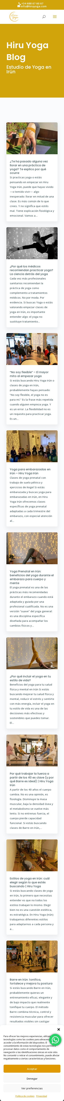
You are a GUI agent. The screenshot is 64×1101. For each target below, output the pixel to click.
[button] (58, 1029)
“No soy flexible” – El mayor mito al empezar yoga (29, 374)
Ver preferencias (32, 1088)
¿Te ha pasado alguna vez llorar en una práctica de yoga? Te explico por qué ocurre (29, 167)
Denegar (32, 1078)
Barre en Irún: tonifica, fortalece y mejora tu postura (31, 982)
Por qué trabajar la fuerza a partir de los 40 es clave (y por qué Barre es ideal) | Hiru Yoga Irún (32, 779)
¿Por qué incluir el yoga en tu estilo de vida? (30, 678)
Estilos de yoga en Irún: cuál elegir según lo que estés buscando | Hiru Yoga (30, 882)
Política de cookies (24, 1096)
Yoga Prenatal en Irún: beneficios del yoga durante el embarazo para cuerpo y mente (32, 577)
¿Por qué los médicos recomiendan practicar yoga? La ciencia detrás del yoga (31, 270)
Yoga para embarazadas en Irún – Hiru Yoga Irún (30, 471)
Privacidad (41, 1096)
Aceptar (32, 1069)
